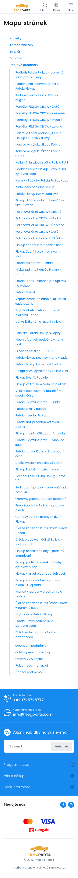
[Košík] (56, 7)
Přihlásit (62, 746)
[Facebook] (63, 805)
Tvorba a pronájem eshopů (30, 867)
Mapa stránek (45, 860)
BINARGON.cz (57, 867)
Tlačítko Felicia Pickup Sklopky (38, 333)
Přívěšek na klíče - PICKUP (35, 351)
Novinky (15, 38)
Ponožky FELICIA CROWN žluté (37, 106)
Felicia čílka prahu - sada (34, 263)
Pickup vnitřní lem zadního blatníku (41, 384)
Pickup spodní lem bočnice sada (39, 245)
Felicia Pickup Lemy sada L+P (36, 194)
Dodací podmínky (28, 672)
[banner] (22, 7)
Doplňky (15, 58)
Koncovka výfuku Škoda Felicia (37, 144)
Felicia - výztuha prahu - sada (37, 402)
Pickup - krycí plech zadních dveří (40, 573)
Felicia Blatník (25, 292)
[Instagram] (71, 805)
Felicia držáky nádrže (30, 409)
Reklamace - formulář (31, 665)
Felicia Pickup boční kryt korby (38, 364)
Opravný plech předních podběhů (40, 499)
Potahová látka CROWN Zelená (38, 212)
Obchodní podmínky (30, 645)
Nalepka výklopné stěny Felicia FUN (41, 371)
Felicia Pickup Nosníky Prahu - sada (41, 357)
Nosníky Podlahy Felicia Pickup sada (41, 180)
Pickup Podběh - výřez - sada (37, 469)
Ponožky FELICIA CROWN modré (38, 120)
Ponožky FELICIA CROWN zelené (38, 126)
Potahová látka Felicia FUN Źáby (39, 238)
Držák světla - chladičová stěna (38, 463)
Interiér (14, 51)
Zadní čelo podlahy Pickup (34, 187)
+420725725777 (28, 700)
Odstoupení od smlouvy (33, 652)
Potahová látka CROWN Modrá (38, 218)
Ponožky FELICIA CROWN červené (40, 113)
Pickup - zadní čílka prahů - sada (40, 433)
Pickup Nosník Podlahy (32, 377)
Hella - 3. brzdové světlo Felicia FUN (41, 162)
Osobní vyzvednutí (29, 659)
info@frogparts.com (33, 714)
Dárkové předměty (23, 65)
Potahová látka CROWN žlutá (36, 231)
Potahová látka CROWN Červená (39, 225)
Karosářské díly (21, 45)
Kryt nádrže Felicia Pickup (34, 614)
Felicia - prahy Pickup (31, 415)
